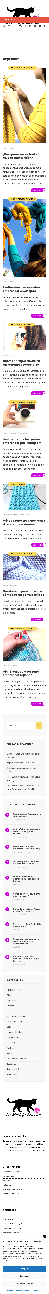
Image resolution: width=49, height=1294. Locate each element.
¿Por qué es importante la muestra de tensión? (22, 156)
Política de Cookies (14, 1290)
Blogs (12, 68)
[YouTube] (40, 26)
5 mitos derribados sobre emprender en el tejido (21, 289)
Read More (39, 190)
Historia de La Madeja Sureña (15, 1224)
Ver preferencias (24, 1283)
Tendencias (31, 68)
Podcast (11, 1043)
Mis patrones (13, 1037)
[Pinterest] (35, 26)
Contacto (11, 1000)
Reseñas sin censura (16, 1059)
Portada (29, 324)
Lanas (10, 1027)
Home (5, 1215)
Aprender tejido (14, 990)
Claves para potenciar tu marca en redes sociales (21, 363)
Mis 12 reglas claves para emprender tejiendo (21, 673)
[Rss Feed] (20, 26)
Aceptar (24, 1268)
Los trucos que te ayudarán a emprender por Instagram (24, 441)
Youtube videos (9, 1176)
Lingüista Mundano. (11, 1194)
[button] (45, 1236)
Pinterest (6, 1181)
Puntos (10, 1053)
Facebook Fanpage (11, 1172)
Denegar (24, 1276)
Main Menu (10, 20)
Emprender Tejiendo (16, 1016)
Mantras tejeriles (14, 1032)
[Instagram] (30, 26)
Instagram (7, 1185)
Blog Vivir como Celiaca (12, 1189)
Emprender (20, 68)
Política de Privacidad (31, 1290)
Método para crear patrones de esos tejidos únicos (24, 522)
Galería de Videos (14, 1021)
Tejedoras (11, 1064)
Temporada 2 (13, 1069)
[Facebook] (25, 26)
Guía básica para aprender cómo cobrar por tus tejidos (23, 593)
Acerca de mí (8, 1219)
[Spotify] (44, 26)
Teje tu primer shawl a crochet (21, 763)
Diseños (10, 1006)
